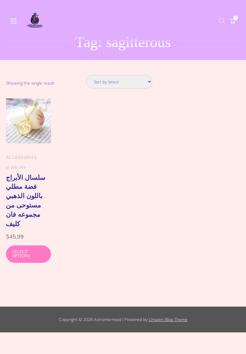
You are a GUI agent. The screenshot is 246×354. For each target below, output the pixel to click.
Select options (21, 254)
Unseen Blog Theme (168, 319)
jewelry (16, 167)
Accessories (21, 157)
